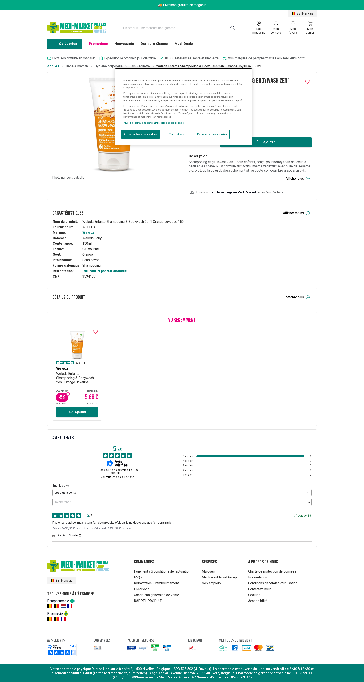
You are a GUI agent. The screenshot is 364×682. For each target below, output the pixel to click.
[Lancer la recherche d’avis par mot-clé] (308, 502)
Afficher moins (293, 213)
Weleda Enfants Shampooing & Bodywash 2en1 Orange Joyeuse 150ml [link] (208, 66)
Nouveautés (124, 44)
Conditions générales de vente (156, 595)
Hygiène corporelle (109, 66)
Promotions (98, 44)
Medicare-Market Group (219, 577)
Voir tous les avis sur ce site (117, 477)
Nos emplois (211, 583)
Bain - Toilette (139, 66)
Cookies (254, 595)
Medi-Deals (184, 44)
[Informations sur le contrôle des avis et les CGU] (136, 470)
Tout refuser (177, 134)
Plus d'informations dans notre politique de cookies (153, 122)
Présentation (257, 577)
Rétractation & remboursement (156, 583)
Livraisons (141, 589)
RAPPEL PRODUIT (148, 601)
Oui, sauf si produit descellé (104, 271)
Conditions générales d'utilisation (272, 583)
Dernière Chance (154, 44)
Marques (208, 571)
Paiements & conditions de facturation (162, 571)
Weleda (88, 233)
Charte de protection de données (272, 571)
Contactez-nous (260, 589)
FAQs (138, 577)
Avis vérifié (304, 515)
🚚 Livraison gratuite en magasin (182, 5)
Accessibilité (258, 601)
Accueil (53, 66)
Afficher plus (295, 178)
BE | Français (305, 13)
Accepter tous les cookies (140, 134)
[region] (183, 106)
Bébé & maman (77, 66)
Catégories (68, 44)
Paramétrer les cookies (212, 134)
